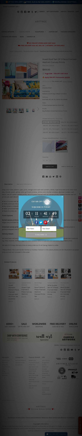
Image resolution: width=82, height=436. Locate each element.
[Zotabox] (62, 238)
